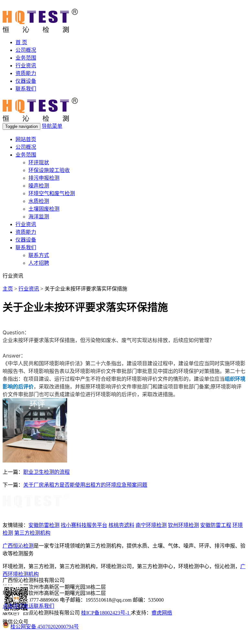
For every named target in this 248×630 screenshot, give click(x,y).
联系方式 (38, 255)
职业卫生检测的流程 (46, 472)
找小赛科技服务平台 (84, 525)
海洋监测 (38, 216)
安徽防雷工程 (215, 525)
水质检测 (38, 201)
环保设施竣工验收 (49, 170)
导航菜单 (52, 126)
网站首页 (26, 139)
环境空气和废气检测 (51, 193)
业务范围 (26, 58)
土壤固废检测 (43, 209)
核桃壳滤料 (121, 525)
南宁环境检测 (151, 525)
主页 (8, 288)
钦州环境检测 (183, 525)
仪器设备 (26, 81)
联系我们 (26, 88)
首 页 (21, 42)
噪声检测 (38, 185)
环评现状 (38, 162)
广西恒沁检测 (18, 546)
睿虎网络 (161, 613)
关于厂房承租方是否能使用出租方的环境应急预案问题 (85, 485)
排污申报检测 (43, 178)
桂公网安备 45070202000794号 (44, 626)
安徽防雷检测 (43, 525)
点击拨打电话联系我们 (28, 606)
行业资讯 (26, 65)
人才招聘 (38, 263)
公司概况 (26, 50)
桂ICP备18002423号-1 (106, 613)
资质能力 (26, 73)
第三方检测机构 (32, 533)
